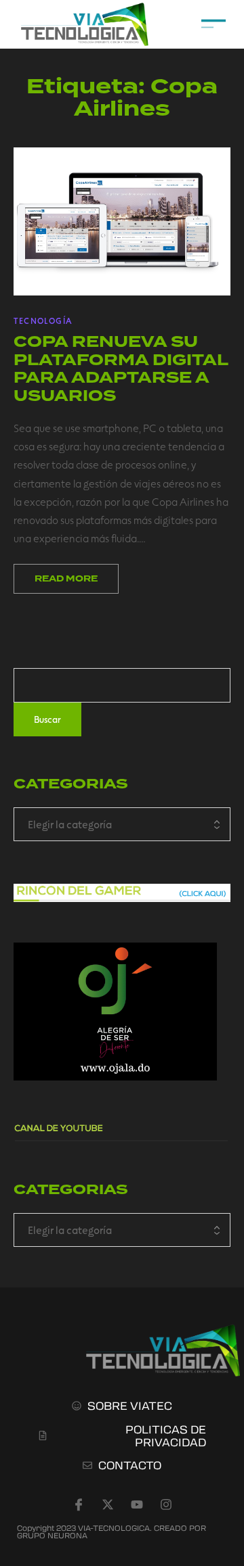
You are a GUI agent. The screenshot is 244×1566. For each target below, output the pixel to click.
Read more (66, 579)
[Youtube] (137, 1504)
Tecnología (43, 320)
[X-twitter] (108, 1504)
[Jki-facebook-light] (79, 1504)
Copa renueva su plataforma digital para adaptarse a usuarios (121, 368)
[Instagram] (166, 1504)
